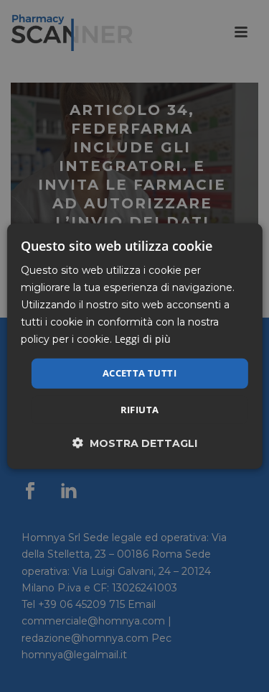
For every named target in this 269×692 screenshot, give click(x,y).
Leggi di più (143, 339)
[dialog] (134, 346)
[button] (134, 443)
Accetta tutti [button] (139, 372)
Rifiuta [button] (140, 409)
